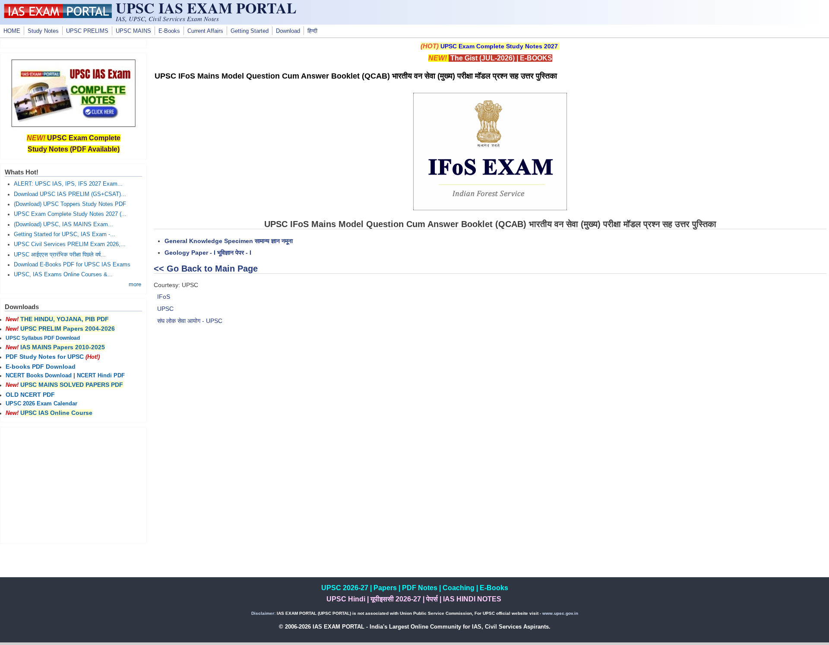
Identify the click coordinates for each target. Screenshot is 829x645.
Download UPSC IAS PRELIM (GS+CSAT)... (70, 194)
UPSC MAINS (133, 31)
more (135, 284)
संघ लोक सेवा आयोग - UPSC (189, 320)
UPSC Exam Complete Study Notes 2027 (499, 46)
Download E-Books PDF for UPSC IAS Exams (72, 265)
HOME (11, 31)
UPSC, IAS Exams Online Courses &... (63, 275)
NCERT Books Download (39, 376)
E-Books (169, 31)
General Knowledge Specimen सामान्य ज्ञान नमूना (229, 240)
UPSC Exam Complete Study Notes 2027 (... (70, 214)
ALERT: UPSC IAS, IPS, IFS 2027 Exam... (68, 184)
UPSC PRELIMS (87, 31)
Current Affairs (205, 31)
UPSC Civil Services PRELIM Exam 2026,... (70, 244)
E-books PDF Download (41, 366)
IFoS (163, 296)
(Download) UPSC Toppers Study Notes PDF (70, 204)
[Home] (58, 16)
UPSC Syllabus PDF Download (43, 338)
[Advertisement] (490, 395)
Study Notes (43, 31)
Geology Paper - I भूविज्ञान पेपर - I (208, 252)
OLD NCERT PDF (30, 394)
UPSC (165, 308)
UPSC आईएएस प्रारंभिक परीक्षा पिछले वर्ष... (60, 255)
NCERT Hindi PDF (101, 376)
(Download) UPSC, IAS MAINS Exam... (63, 224)
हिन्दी (312, 31)
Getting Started (250, 31)
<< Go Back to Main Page (206, 268)
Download (288, 31)
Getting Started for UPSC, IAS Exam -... (64, 234)
